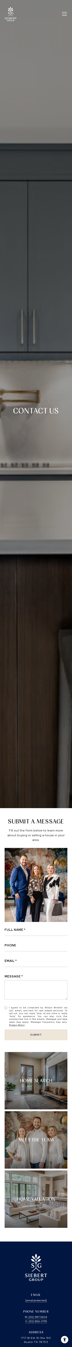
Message (13, 976)
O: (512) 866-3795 (36, 1321)
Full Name (14, 930)
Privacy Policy (17, 1025)
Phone (10, 945)
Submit (36, 1034)
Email (10, 961)
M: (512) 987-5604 (36, 1317)
